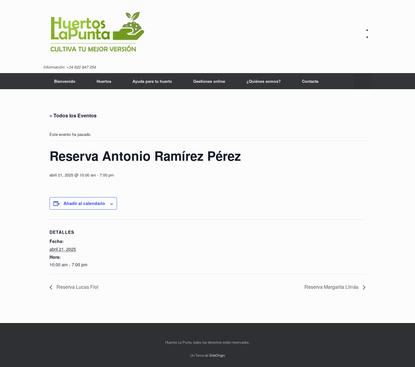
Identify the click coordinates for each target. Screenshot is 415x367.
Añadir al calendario (84, 203)
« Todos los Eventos (73, 115)
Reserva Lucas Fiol (76, 286)
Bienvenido (64, 81)
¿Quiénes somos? (263, 81)
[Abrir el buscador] (363, 81)
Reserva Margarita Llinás (332, 286)
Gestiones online (209, 81)
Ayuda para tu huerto (152, 81)
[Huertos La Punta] (97, 32)
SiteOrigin (217, 355)
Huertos (104, 81)
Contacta (310, 81)
